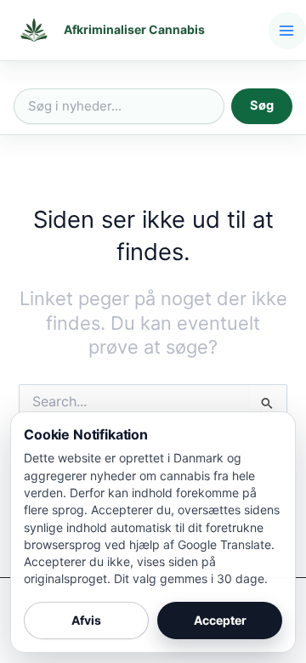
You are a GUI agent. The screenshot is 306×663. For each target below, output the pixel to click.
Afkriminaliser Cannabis (134, 29)
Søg (262, 105)
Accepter (220, 620)
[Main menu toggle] (287, 30)
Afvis (86, 620)
